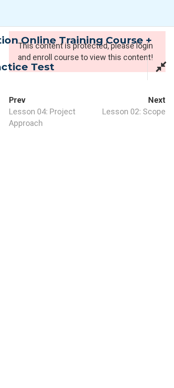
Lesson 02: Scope (134, 111)
